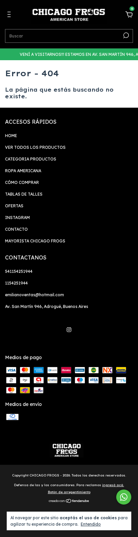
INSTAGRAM (17, 217)
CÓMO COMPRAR (22, 182)
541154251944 (18, 271)
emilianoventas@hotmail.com (34, 294)
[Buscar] (125, 35)
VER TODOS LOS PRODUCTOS (35, 147)
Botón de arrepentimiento (69, 492)
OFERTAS (14, 205)
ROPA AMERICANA (23, 170)
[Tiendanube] (69, 502)
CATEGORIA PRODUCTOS (30, 159)
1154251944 (16, 283)
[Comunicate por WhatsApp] (123, 497)
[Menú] (10, 15)
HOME (11, 135)
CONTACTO (16, 229)
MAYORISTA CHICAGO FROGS (35, 240)
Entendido (91, 524)
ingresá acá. (113, 485)
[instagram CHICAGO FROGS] (69, 329)
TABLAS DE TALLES (24, 194)
